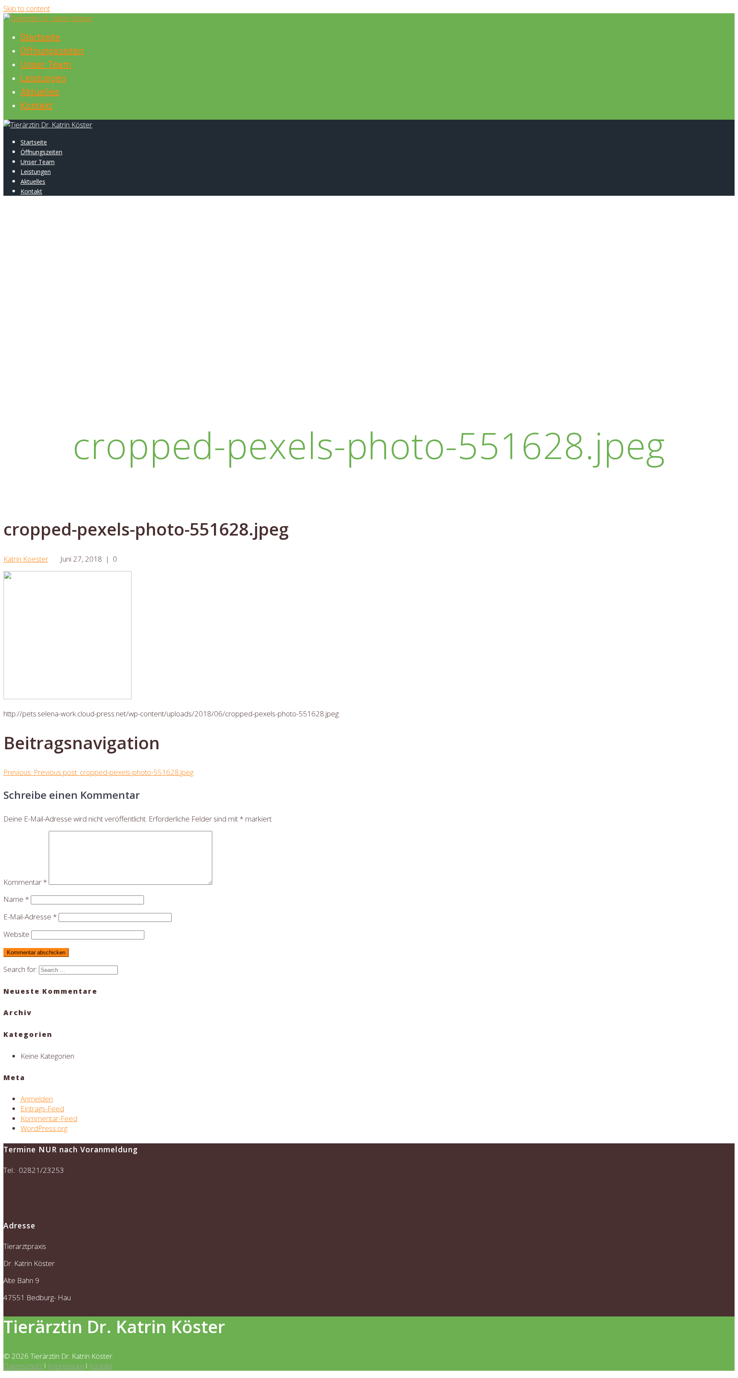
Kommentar (25, 882)
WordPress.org (43, 1128)
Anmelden (36, 1099)
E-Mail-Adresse (30, 917)
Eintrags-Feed (42, 1108)
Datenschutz (23, 1366)
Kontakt (36, 105)
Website (16, 934)
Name (16, 899)
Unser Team (45, 64)
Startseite (40, 37)
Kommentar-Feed (48, 1118)
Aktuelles (39, 92)
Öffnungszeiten (52, 51)
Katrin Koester (25, 559)
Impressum (65, 1366)
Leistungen (43, 78)
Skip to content (26, 8)
